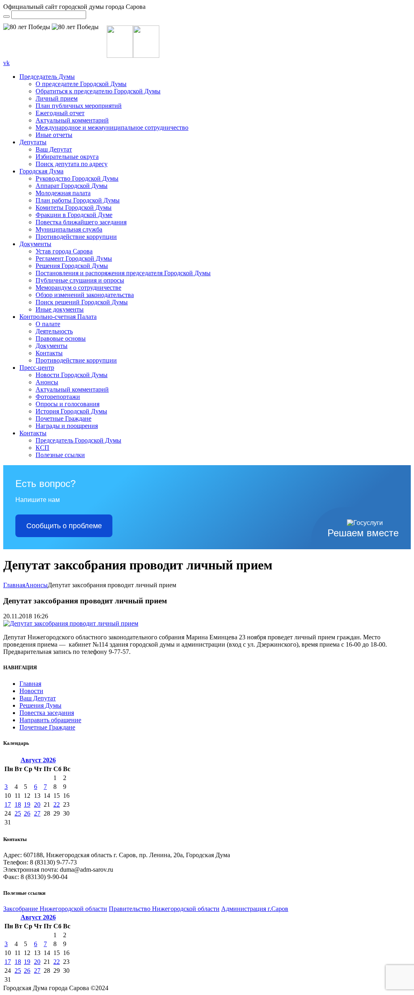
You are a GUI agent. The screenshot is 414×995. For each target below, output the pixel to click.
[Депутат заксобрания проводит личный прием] (70, 623)
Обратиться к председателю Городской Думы (98, 91)
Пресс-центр (36, 367)
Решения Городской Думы (72, 265)
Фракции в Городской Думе (74, 214)
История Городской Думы (71, 411)
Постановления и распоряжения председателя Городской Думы (123, 273)
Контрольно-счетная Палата (58, 316)
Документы (35, 243)
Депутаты (32, 142)
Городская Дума (41, 171)
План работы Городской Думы (78, 200)
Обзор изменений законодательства (85, 294)
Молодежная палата (63, 193)
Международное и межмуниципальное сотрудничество (112, 127)
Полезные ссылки (60, 454)
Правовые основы (61, 338)
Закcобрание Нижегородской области (55, 908)
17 (7, 804)
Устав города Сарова (64, 251)
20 (37, 804)
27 (37, 813)
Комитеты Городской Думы (74, 207)
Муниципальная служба (69, 229)
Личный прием (57, 98)
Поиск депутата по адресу (72, 163)
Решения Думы (40, 705)
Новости (31, 690)
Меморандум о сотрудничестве (78, 287)
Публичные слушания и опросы (80, 280)
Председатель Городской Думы (78, 440)
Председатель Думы (47, 76)
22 (56, 804)
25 (18, 813)
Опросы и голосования (67, 404)
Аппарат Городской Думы (72, 185)
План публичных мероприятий (79, 105)
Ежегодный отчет (60, 113)
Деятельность (54, 331)
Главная (14, 585)
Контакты (49, 353)
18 (18, 804)
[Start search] (6, 16)
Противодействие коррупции (76, 236)
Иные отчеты (54, 134)
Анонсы (47, 382)
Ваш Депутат (54, 149)
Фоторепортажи (58, 396)
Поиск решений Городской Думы (82, 302)
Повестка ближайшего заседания (81, 222)
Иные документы (60, 309)
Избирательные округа (67, 156)
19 (27, 804)
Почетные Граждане (63, 418)
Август (38, 760)
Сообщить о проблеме (64, 526)
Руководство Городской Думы (77, 178)
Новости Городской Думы (72, 374)
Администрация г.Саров (254, 908)
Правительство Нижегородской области (164, 908)
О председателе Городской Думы (81, 83)
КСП (42, 447)
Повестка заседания (46, 712)
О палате (48, 323)
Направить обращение (50, 720)
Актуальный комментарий (72, 120)
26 (27, 813)
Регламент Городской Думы (74, 258)
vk (6, 62)
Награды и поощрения (67, 425)
